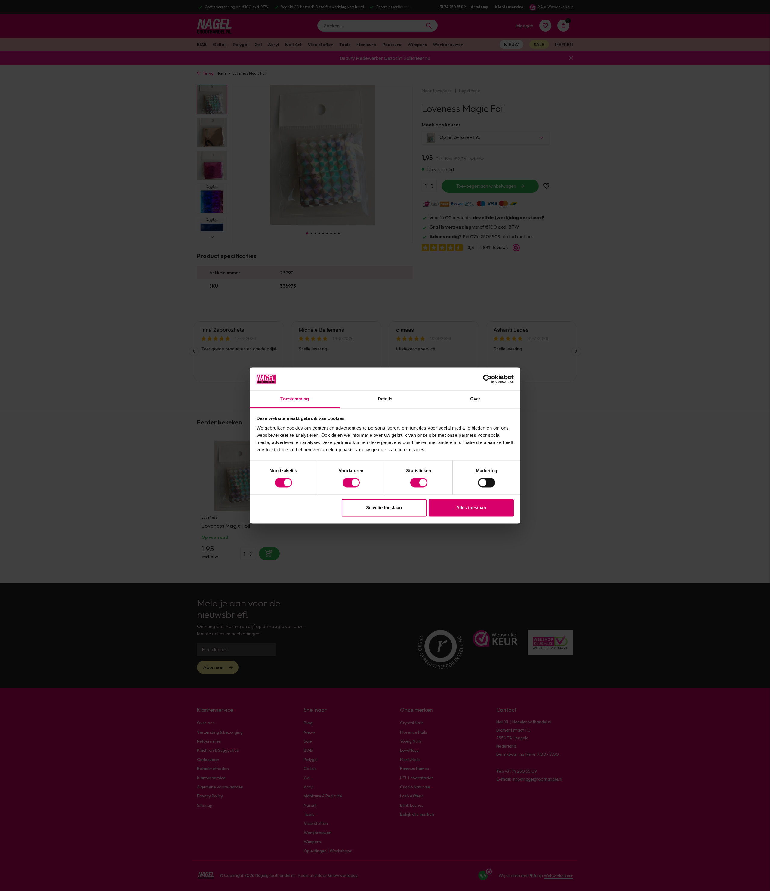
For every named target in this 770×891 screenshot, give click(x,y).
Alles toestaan (471, 507)
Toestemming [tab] (294, 398)
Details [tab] (385, 398)
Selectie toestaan (384, 507)
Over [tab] (475, 398)
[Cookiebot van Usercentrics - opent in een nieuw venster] (487, 379)
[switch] (351, 483)
